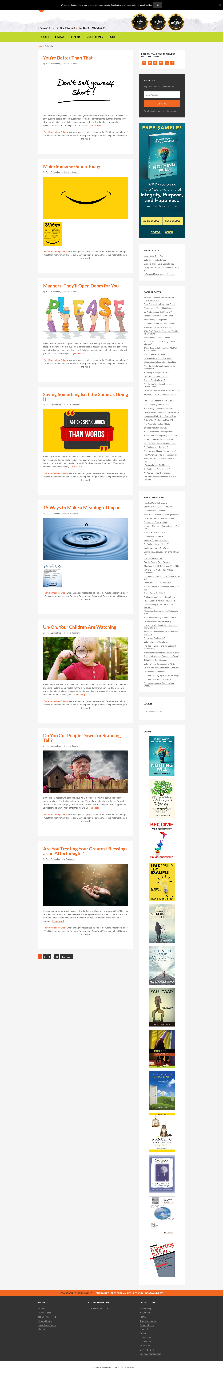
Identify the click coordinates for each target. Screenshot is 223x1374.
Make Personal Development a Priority (159, 664)
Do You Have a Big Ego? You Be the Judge (161, 675)
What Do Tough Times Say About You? (160, 443)
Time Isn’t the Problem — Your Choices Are (161, 412)
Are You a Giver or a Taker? (155, 354)
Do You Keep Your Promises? (156, 447)
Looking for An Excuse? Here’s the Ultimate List (161, 553)
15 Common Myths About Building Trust (160, 416)
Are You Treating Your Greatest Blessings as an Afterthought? (85, 851)
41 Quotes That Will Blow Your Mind (158, 327)
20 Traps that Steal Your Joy (155, 427)
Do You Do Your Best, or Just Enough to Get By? (162, 577)
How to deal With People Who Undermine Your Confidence (161, 626)
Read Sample (172, 220)
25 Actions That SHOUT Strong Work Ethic (161, 566)
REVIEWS (156, 232)
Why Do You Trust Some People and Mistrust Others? (159, 385)
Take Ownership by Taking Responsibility (160, 454)
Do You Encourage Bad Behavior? (158, 312)
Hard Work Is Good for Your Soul (157, 582)
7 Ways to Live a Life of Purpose (157, 465)
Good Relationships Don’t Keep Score (159, 304)
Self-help (144, 1333)
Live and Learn (45, 1320)
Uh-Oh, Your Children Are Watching (79, 627)
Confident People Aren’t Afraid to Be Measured (158, 605)
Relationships (146, 1308)
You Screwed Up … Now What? (157, 548)
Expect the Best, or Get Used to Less (159, 518)
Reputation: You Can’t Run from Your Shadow (159, 684)
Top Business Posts (47, 1316)
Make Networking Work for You (156, 642)
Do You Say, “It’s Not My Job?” (156, 544)
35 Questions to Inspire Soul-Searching (160, 362)
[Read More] (96, 125)
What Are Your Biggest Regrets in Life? (160, 451)
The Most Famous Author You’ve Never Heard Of (160, 478)
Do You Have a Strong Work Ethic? (158, 679)
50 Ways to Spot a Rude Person (157, 337)
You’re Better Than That (68, 58)
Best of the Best (147, 1349)
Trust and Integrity (148, 1320)
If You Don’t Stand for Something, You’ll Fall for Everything (161, 332)
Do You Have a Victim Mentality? (157, 469)
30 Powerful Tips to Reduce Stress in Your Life (161, 460)
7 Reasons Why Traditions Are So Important (162, 390)
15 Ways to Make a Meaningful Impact (82, 507)
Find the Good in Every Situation (157, 562)
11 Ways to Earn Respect (154, 536)
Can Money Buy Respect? (154, 638)
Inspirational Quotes (47, 1325)
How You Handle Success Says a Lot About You (161, 587)
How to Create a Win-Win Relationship (159, 600)
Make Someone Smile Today (71, 166)
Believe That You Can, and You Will (158, 506)
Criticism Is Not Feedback (154, 671)
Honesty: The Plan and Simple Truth (158, 315)
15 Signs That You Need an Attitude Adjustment (158, 571)
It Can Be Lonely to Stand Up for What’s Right (160, 395)
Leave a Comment (71, 63)
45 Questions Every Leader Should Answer (161, 652)
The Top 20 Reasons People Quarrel (159, 400)
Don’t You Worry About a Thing (156, 404)
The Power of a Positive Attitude (157, 424)
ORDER (169, 232)
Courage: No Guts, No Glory (155, 522)
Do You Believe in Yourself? (155, 510)
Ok (158, 5)
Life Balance (145, 1341)
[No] (219, 5)
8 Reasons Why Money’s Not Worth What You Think (161, 632)
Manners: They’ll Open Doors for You (81, 286)
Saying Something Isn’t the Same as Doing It (85, 396)
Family (143, 1316)
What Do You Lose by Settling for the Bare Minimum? (161, 342)
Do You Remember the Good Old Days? (160, 323)
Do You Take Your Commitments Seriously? (161, 667)
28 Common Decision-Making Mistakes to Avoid (161, 612)
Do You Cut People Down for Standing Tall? (82, 738)
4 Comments (69, 859)
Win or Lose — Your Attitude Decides (159, 308)
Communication (147, 1325)
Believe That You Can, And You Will (158, 420)
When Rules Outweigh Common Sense (160, 617)
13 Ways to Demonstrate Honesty (157, 621)
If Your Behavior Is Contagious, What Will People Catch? (160, 349)
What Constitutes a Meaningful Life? (158, 431)
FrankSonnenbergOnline (55, 132)
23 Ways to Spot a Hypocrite (155, 319)
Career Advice (146, 1337)
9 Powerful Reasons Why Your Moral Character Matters (159, 299)
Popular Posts (44, 1312)
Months (41, 1329)
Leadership (145, 1329)
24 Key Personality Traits (99, 1308)
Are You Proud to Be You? (154, 380)
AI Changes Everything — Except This (159, 597)
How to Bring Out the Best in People (158, 408)
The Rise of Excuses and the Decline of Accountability (160, 647)
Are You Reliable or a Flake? (155, 532)
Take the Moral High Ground (155, 503)
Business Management (150, 1353)
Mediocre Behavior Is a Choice (156, 540)
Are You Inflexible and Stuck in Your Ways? (161, 656)
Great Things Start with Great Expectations (161, 514)
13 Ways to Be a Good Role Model (158, 358)
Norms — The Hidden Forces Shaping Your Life (161, 527)
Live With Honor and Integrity (156, 376)
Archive (41, 1308)
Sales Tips (145, 1345)
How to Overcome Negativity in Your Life (160, 435)
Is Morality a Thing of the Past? (156, 372)
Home (40, 46)
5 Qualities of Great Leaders (155, 660)
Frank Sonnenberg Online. (107, 1367)
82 (57, 957)
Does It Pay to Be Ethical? (154, 593)
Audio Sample (151, 220)
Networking (145, 1312)
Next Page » (66, 957)
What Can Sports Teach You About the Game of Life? (159, 367)
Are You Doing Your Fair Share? (157, 473)
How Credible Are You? (153, 558)
